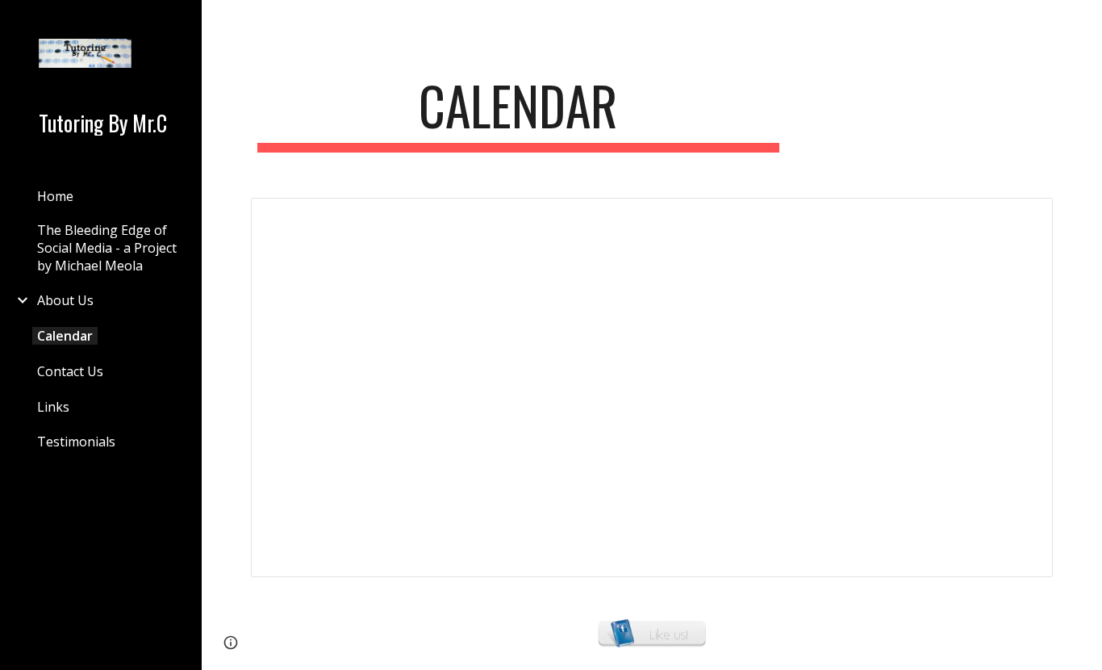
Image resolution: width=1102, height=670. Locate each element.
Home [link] (55, 196)
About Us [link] (65, 300)
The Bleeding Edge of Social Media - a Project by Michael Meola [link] (107, 247)
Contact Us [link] (70, 371)
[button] (1082, 22)
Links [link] (53, 407)
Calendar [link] (65, 336)
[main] (518, 113)
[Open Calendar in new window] (1022, 219)
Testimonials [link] (76, 441)
